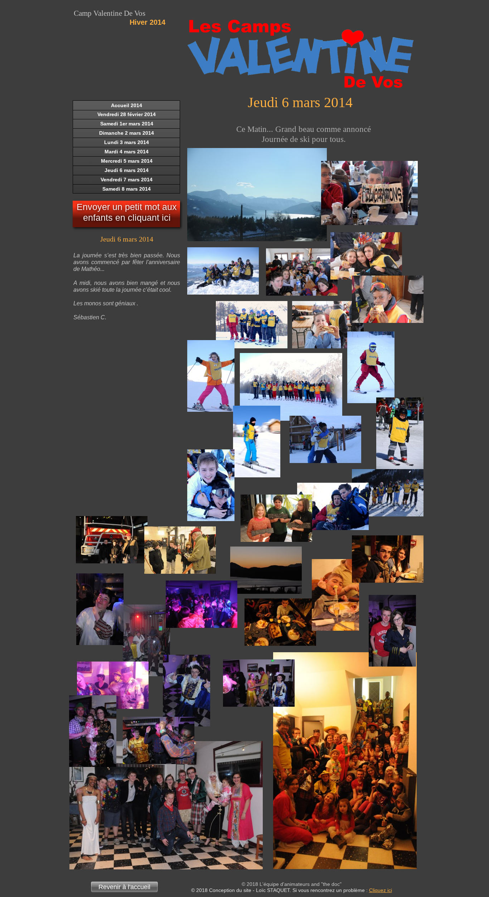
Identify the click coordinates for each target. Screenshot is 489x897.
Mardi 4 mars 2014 (127, 151)
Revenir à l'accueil (124, 887)
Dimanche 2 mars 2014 (126, 133)
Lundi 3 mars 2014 (126, 142)
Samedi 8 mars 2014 (126, 189)
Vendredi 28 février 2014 (126, 114)
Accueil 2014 (126, 105)
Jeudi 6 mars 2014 (127, 170)
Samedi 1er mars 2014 (126, 124)
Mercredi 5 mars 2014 (126, 161)
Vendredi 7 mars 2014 (126, 179)
